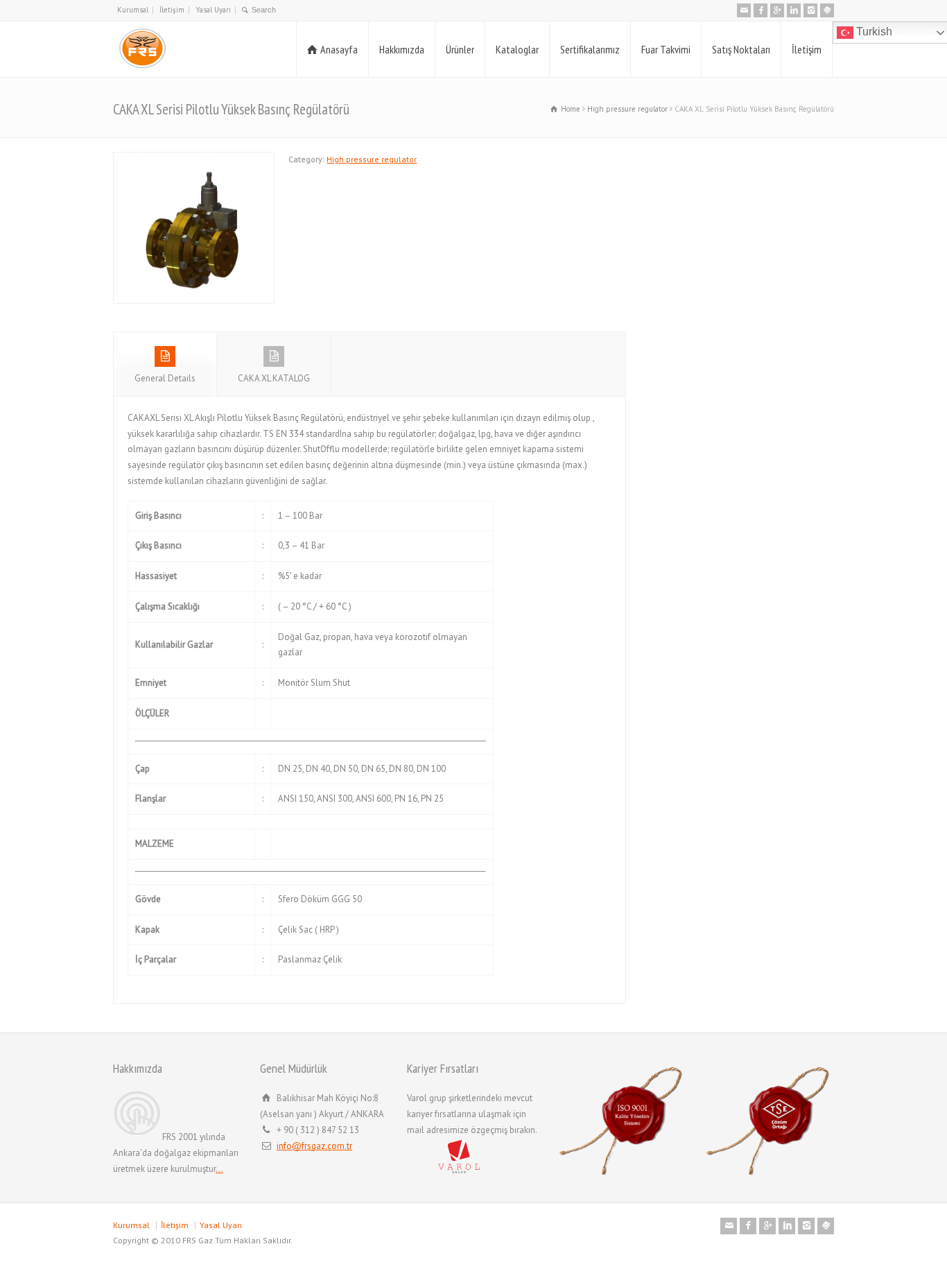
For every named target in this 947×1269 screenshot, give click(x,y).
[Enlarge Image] (194, 160)
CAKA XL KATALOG (274, 378)
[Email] (744, 10)
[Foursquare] (827, 10)
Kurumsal (132, 10)
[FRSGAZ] (140, 49)
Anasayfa (339, 49)
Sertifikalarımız (590, 49)
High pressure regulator (372, 159)
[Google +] (777, 10)
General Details (165, 378)
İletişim (171, 10)
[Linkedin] (794, 10)
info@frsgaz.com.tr (314, 1146)
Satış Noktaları (741, 49)
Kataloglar (517, 49)
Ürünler (460, 49)
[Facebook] (760, 10)
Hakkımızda (401, 49)
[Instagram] (810, 10)
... (219, 1169)
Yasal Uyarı (213, 10)
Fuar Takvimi (665, 49)
